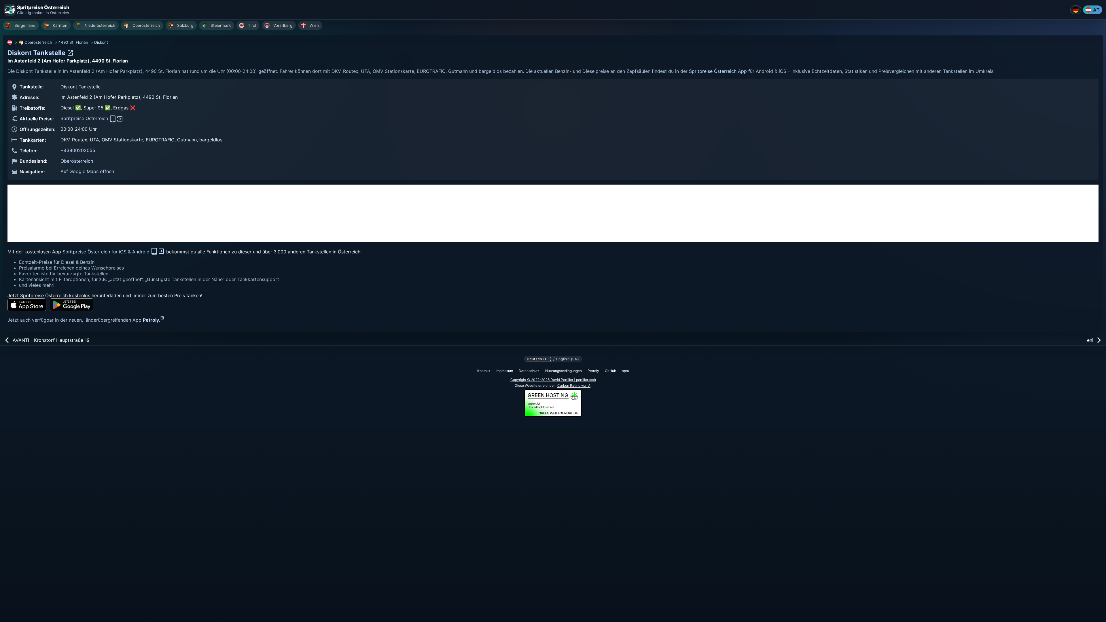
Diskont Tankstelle (37, 52)
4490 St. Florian (73, 42)
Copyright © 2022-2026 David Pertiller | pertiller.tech (553, 380)
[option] (21, 25)
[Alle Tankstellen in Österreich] (10, 42)
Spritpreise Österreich (84, 118)
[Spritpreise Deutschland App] (1075, 9)
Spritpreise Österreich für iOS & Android (107, 252)
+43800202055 (77, 150)
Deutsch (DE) (539, 359)
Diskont (101, 42)
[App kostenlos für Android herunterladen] (71, 304)
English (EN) (567, 359)
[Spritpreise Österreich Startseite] (10, 10)
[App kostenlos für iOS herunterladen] (26, 304)
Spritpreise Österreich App (718, 71)
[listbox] (554, 26)
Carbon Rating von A (573, 385)
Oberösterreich (38, 42)
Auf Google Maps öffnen (87, 171)
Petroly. (151, 320)
